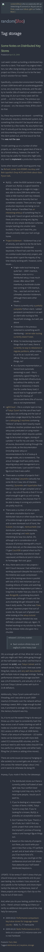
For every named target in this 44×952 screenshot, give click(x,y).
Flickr (12, 9)
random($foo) (16, 4)
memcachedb (30, 526)
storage (31, 945)
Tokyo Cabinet (28, 664)
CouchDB (16, 550)
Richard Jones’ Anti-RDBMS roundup (20, 169)
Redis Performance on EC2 (27, 929)
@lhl (31, 9)
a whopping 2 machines (19, 420)
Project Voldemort (14, 240)
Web (15, 942)
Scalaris (9, 526)
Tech (11, 942)
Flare (38, 605)
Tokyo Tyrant (13, 410)
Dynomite (19, 485)
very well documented (31, 671)
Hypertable (32, 485)
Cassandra (23, 478)
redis (27, 533)
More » (13, 12)
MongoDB (14, 595)
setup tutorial (29, 615)
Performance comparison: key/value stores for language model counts (22, 921)
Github (26, 9)
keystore (23, 945)
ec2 (18, 945)
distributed (11, 945)
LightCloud (10, 407)
